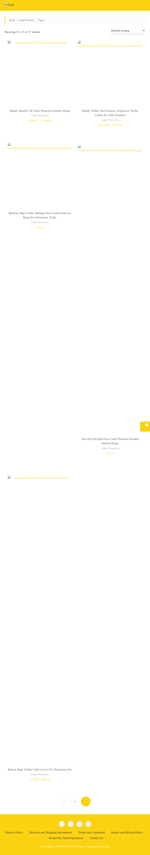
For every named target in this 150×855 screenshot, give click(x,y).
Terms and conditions (92, 832)
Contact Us (96, 838)
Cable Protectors (26, 20)
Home (12, 20)
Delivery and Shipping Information (50, 832)
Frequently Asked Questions (66, 838)
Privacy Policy (14, 832)
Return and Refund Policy (127, 832)
